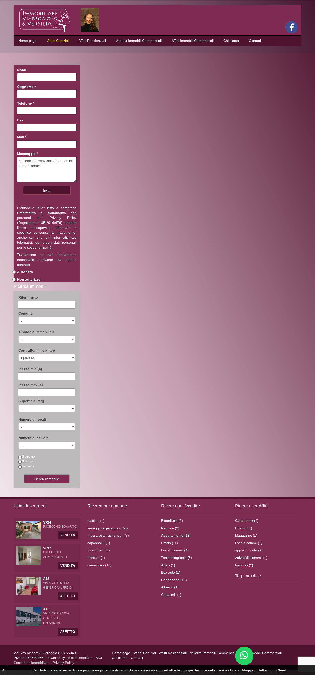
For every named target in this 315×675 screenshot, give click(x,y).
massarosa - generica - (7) (108, 535)
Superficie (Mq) (31, 401)
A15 (46, 609)
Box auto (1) (170, 572)
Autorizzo (25, 272)
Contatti (255, 41)
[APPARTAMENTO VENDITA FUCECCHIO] (28, 555)
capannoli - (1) (98, 543)
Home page (27, 41)
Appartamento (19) (176, 535)
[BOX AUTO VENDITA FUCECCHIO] (28, 530)
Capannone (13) (174, 580)
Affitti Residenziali (92, 41)
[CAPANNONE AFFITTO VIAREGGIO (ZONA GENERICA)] (28, 616)
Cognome (26, 87)
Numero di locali (32, 419)
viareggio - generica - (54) (107, 528)
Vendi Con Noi (58, 41)
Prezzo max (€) (30, 385)
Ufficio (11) (169, 543)
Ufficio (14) (243, 528)
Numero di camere (33, 438)
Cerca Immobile (46, 478)
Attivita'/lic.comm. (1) (251, 558)
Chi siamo (231, 41)
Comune (25, 313)
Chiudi (281, 670)
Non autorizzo (29, 279)
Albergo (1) (170, 587)
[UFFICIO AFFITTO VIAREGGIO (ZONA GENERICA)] (28, 586)
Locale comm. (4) (175, 550)
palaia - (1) (95, 521)
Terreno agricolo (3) (176, 558)
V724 (47, 522)
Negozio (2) (170, 528)
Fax (20, 120)
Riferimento (28, 297)
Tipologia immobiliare (36, 332)
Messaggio (27, 154)
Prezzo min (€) (30, 369)
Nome (22, 70)
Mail (21, 137)
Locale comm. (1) (248, 543)
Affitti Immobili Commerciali (193, 41)
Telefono (25, 103)
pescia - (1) (96, 558)
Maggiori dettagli (256, 670)
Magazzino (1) (246, 535)
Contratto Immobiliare (36, 350)
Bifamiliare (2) (172, 521)
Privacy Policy (63, 218)
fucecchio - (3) (98, 550)
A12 (46, 579)
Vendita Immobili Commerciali (139, 41)
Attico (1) (168, 565)
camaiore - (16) (99, 565)
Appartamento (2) (249, 550)
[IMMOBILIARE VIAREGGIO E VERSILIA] (61, 20)
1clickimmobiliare (79, 658)
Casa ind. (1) (171, 595)
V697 (47, 548)
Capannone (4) (247, 521)
